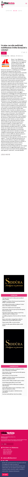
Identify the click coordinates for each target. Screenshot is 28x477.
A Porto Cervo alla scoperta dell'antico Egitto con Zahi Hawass (12, 325)
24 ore (16, 10)
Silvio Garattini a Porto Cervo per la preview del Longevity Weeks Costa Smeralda (13, 310)
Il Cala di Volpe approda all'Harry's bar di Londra (11, 382)
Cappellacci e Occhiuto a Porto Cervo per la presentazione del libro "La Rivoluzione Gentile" (13, 301)
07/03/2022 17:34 (5, 56)
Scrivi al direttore (7, 449)
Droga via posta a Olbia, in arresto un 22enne (11, 322)
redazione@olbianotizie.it (10, 458)
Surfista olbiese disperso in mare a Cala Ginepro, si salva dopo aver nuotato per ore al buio (13, 388)
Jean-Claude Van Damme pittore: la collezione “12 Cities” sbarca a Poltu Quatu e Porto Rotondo (13, 305)
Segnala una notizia (7, 452)
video (21, 10)
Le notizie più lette (14, 366)
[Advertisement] (14, 28)
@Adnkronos (20, 56)
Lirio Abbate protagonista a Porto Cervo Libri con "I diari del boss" (13, 316)
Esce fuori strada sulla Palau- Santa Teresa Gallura (12, 394)
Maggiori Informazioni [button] (14, 471)
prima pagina (9, 10)
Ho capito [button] (5, 474)
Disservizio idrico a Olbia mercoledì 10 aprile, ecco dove (13, 380)
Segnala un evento (7, 454)
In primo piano (14, 295)
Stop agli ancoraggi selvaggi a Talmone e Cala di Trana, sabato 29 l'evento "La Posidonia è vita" (13, 313)
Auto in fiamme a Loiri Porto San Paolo (9, 375)
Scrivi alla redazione (7, 451)
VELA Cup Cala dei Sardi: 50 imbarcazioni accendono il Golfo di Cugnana (13, 298)
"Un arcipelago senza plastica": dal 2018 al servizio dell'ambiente (12, 391)
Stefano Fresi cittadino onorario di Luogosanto (11, 307)
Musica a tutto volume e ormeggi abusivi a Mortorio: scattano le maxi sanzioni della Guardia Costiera (12, 319)
